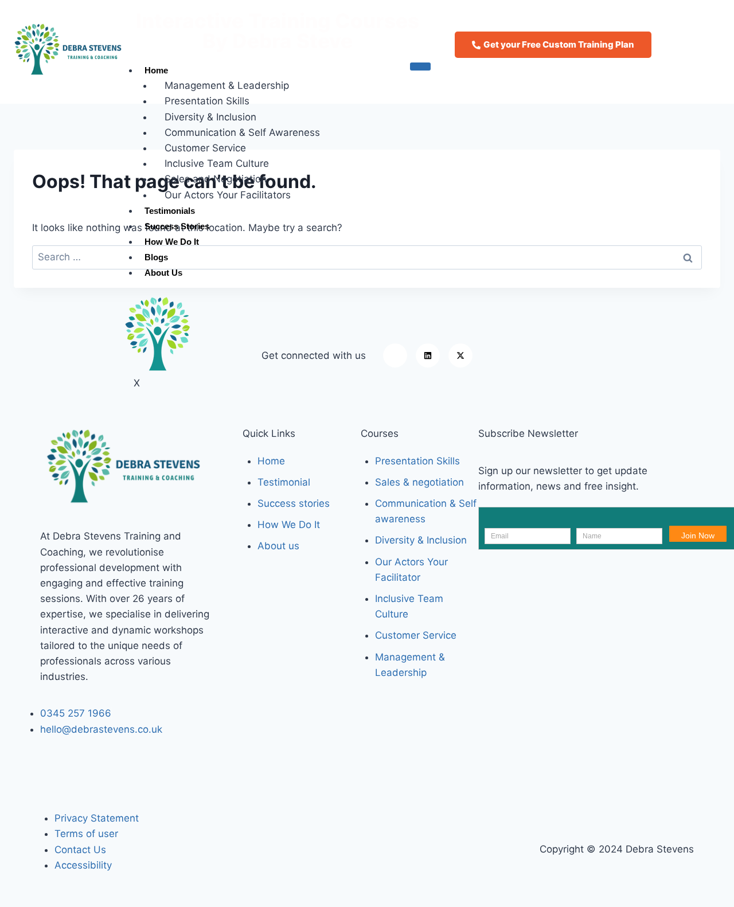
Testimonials (170, 211)
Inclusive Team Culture (218, 163)
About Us (163, 272)
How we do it (173, 242)
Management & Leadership (227, 85)
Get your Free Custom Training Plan (558, 44)
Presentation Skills (207, 101)
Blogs (156, 257)
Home (156, 70)
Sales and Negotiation (216, 179)
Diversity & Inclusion (210, 117)
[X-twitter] (460, 355)
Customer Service (205, 148)
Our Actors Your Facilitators (229, 195)
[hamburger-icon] (420, 66)
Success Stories (177, 226)
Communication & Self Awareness (242, 132)
